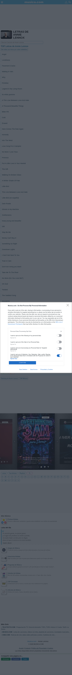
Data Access (34, 369)
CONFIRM (22, 362)
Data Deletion (23, 369)
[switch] (59, 335)
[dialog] (36, 337)
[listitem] (36, 331)
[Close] (68, 306)
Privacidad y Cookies (46, 369)
